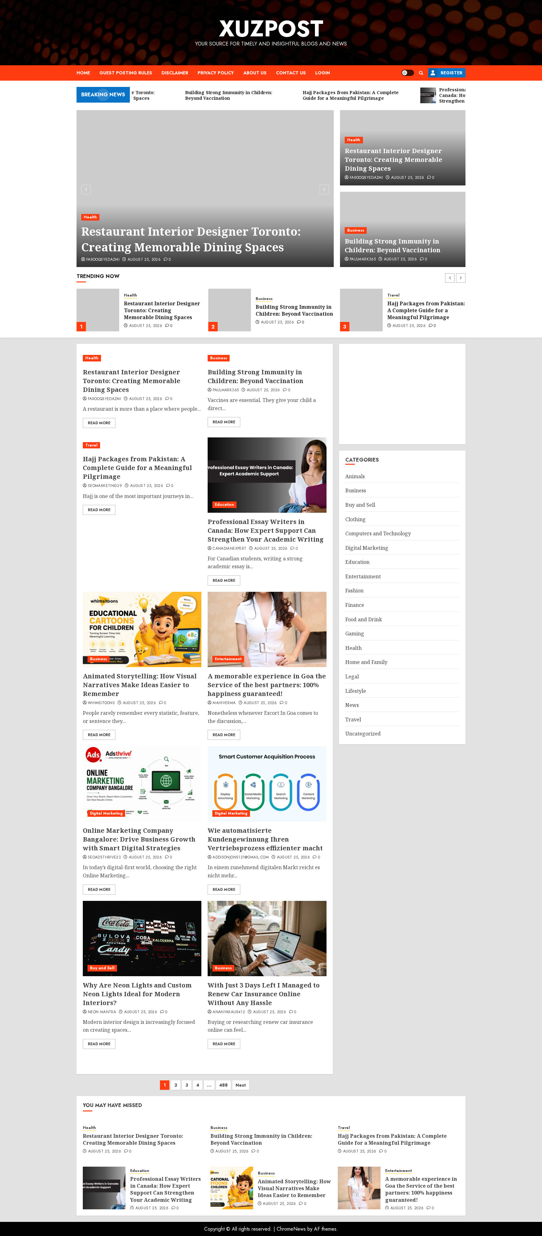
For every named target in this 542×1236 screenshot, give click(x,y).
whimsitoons (101, 703)
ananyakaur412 (229, 1012)
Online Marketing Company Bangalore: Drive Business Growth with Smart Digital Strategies (139, 839)
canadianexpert (229, 548)
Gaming (354, 633)
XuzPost (271, 28)
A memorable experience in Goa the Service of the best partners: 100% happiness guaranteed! (267, 685)
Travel (262, 295)
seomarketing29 (105, 486)
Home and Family (366, 662)
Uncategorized (363, 733)
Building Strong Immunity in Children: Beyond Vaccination (392, 245)
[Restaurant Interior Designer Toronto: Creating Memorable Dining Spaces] (205, 188)
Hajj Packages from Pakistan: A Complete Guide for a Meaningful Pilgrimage (294, 310)
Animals (355, 476)
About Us (255, 73)
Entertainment (228, 659)
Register (451, 73)
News (352, 705)
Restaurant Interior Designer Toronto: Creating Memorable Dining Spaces (191, 239)
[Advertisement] (402, 394)
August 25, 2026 (144, 259)
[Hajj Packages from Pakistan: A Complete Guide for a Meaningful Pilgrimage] (229, 310)
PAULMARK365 (363, 259)
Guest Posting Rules (125, 73)
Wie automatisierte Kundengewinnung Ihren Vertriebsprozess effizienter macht (265, 839)
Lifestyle (355, 691)
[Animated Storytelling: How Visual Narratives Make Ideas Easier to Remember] (142, 629)
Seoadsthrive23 (104, 857)
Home (83, 73)
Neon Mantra (102, 1012)
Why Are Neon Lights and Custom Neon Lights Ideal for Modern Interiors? (137, 994)
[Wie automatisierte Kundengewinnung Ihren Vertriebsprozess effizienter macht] (267, 783)
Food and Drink (363, 619)
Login (322, 73)
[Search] (421, 73)
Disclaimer (175, 73)
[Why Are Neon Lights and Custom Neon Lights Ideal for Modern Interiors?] (142, 938)
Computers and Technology (378, 533)
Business (355, 230)
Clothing (355, 519)
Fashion (354, 590)
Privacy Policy (216, 73)
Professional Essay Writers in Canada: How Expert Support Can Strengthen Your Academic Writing (426, 311)
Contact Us (291, 73)
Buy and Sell (102, 968)
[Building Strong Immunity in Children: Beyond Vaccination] (98, 310)
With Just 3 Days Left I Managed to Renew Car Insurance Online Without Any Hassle (264, 994)
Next (241, 1085)
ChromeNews (291, 1229)
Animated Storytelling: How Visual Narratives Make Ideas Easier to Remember (140, 685)
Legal (352, 676)
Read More (99, 423)
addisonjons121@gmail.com (241, 857)
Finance (354, 605)
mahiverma (224, 703)
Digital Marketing (106, 813)
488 (223, 1085)
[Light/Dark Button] (407, 73)
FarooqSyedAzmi (103, 259)
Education (396, 293)
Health (90, 217)
